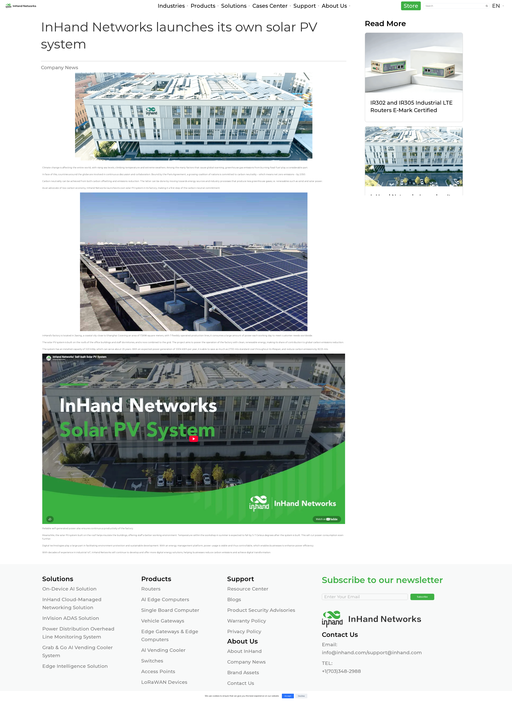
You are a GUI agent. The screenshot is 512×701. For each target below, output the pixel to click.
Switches (152, 661)
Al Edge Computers (165, 599)
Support (304, 6)
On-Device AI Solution (69, 589)
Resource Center (247, 589)
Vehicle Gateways (162, 621)
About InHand (244, 651)
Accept (288, 696)
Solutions (234, 6)
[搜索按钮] (486, 6)
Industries (171, 6)
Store (411, 6)
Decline (301, 696)
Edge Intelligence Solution (75, 666)
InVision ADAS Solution (70, 618)
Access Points (158, 671)
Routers (151, 589)
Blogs (234, 599)
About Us (334, 6)
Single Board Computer (170, 610)
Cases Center (270, 6)
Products (203, 6)
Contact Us (240, 683)
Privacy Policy (244, 631)
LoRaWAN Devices (164, 682)
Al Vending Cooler (163, 650)
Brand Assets (243, 672)
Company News (246, 662)
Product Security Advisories (261, 610)
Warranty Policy (246, 621)
